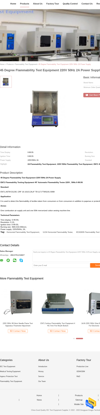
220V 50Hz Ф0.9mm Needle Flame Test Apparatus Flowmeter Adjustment (18, 324)
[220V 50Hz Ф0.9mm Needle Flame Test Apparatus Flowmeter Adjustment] (18, 302)
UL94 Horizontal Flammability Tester (58, 232)
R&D (78, 376)
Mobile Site (79, 404)
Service (41, 376)
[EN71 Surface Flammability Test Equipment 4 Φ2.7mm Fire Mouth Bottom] (58, 302)
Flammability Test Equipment (11, 381)
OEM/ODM (81, 371)
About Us (37, 4)
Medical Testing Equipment (10, 371)
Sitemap (78, 400)
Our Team (42, 381)
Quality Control (70, 4)
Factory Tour (52, 4)
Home (13, 4)
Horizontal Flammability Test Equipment (23, 232)
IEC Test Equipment (7, 366)
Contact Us (87, 4)
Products (24, 4)
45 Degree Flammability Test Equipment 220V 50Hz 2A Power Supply (64, 64)
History (41, 371)
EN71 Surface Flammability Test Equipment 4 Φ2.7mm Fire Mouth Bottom (57, 324)
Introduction (42, 366)
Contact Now (19, 331)
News (39, 400)
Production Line (82, 366)
